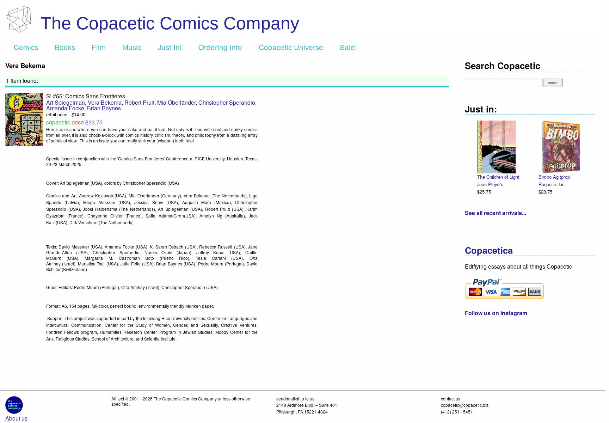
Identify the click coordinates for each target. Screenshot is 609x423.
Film (99, 47)
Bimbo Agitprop (554, 176)
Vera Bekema (105, 102)
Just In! (170, 47)
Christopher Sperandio (226, 102)
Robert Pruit (139, 102)
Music (131, 47)
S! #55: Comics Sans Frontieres (85, 96)
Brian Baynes (104, 108)
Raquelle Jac (551, 184)
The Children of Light (498, 176)
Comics (26, 47)
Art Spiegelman (65, 102)
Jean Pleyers (490, 184)
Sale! (348, 47)
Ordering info (220, 47)
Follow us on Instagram (496, 313)
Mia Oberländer (176, 102)
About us (16, 418)
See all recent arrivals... (495, 213)
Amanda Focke (65, 108)
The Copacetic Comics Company (170, 23)
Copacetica (489, 250)
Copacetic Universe (291, 47)
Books (65, 47)
